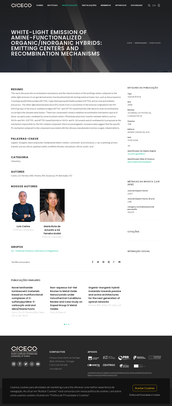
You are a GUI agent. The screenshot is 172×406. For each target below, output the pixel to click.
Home (129, 43)
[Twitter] (25, 364)
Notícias (52, 5)
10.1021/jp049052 (136, 154)
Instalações (89, 5)
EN (153, 5)
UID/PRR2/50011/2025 (143, 373)
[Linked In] (13, 364)
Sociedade (136, 5)
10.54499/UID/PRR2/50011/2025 (103, 375)
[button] (64, 324)
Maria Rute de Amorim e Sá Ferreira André (52, 230)
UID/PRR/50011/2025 (96, 373)
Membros (106, 5)
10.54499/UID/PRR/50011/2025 (120, 373)
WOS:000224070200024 (139, 162)
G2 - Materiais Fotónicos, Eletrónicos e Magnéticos (34, 250)
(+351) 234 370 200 (58, 365)
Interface (120, 5)
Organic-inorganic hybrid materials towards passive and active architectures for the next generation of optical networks (104, 294)
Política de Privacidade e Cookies (144, 395)
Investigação (70, 5)
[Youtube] (38, 364)
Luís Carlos (23, 226)
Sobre (39, 5)
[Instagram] (32, 364)
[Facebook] (19, 364)
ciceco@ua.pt (55, 368)
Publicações (155, 43)
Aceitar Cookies (145, 388)
